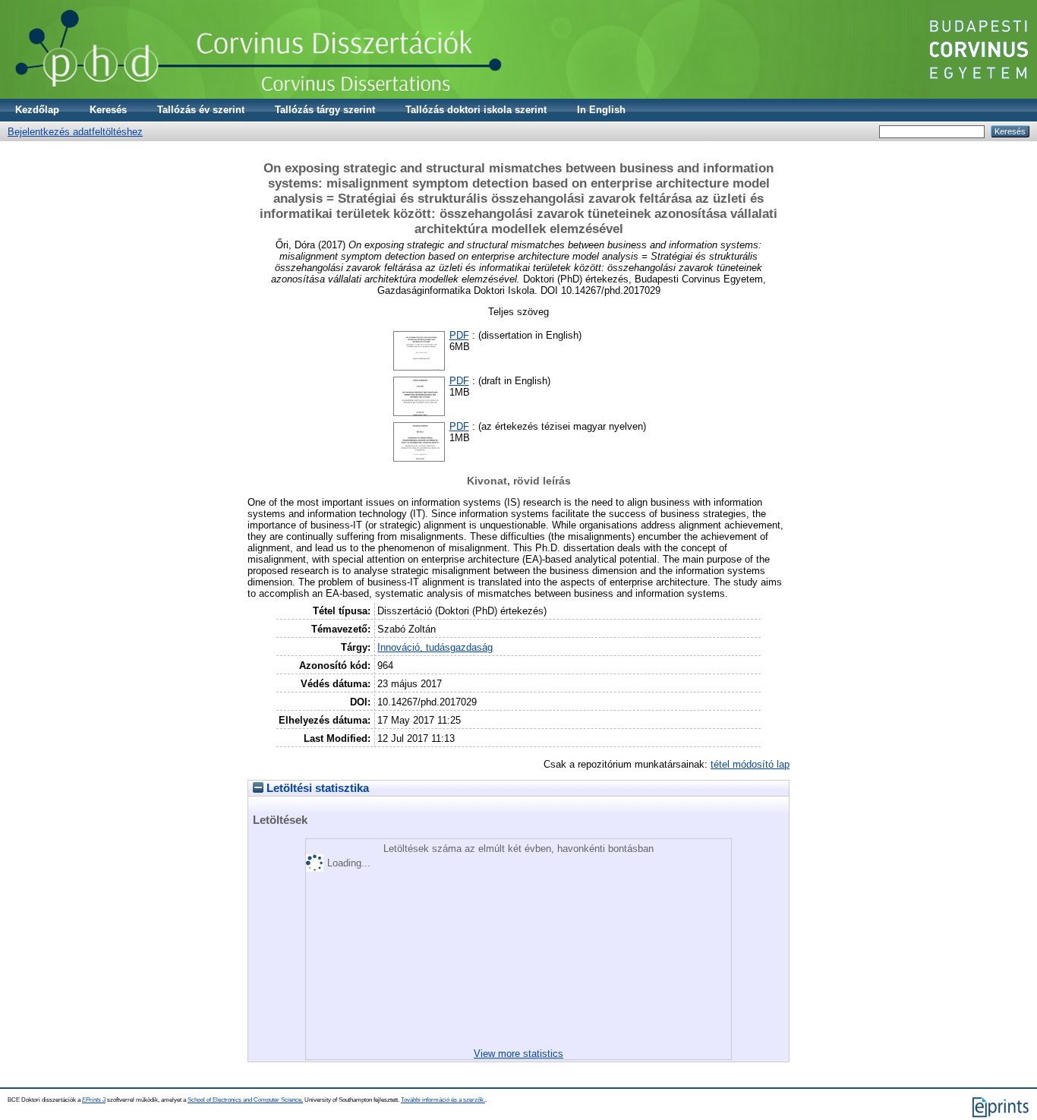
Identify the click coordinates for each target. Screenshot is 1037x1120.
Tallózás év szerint (200, 109)
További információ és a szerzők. (443, 1099)
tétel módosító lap (750, 764)
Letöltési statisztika (316, 788)
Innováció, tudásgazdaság (435, 647)
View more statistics (518, 1053)
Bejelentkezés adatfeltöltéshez (75, 131)
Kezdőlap (37, 109)
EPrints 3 (94, 1099)
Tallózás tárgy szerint (325, 109)
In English (601, 109)
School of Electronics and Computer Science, (245, 1099)
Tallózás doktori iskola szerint (476, 109)
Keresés (108, 109)
